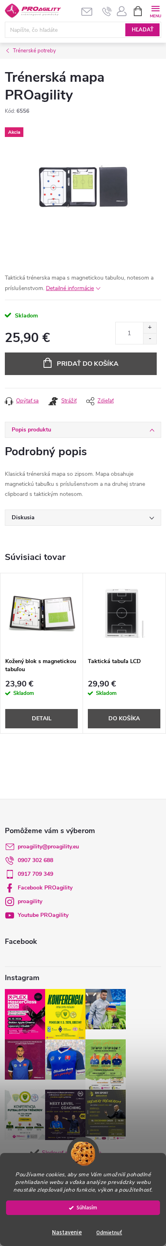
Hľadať (143, 29)
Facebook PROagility (45, 887)
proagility (30, 901)
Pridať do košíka (87, 363)
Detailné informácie (70, 288)
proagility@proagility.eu (48, 846)
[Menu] (155, 10)
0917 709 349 (35, 874)
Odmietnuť (109, 1232)
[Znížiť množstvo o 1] (149, 338)
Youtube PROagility (43, 915)
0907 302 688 (35, 860)
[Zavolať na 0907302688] (107, 11)
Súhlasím (87, 1207)
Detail (42, 718)
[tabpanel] (41, 653)
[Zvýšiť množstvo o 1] (149, 327)
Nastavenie (67, 1232)
